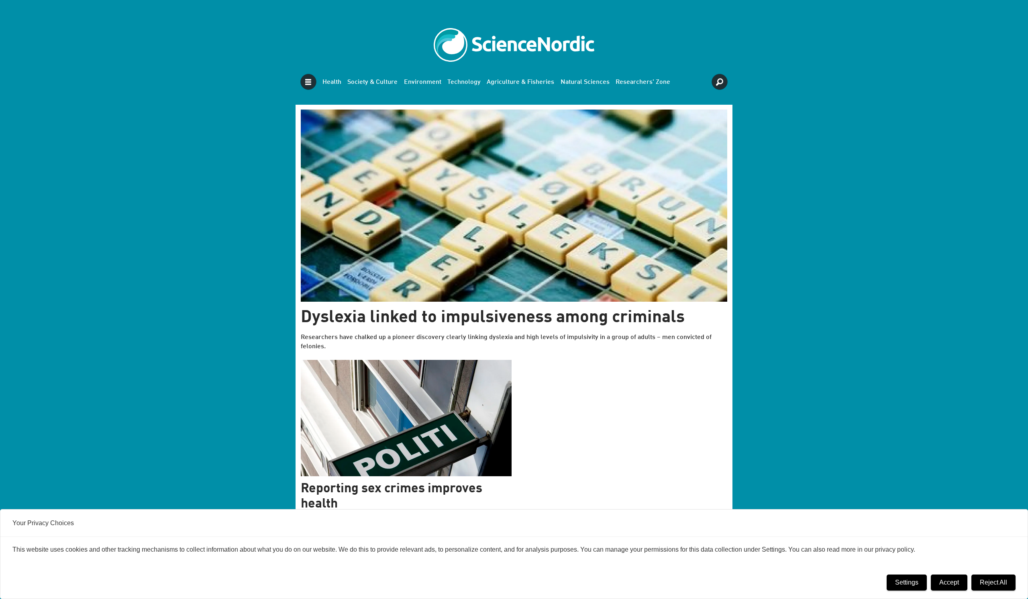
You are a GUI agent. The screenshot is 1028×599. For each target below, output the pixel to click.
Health (331, 82)
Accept (949, 582)
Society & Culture (372, 82)
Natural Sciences (585, 82)
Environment (422, 82)
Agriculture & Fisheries (520, 82)
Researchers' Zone (643, 82)
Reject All (993, 582)
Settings (906, 582)
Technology (464, 82)
